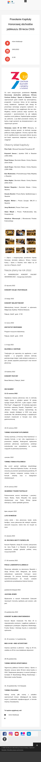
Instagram (10, 734)
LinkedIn (29, 734)
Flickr (22, 734)
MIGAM (35, 734)
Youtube (16, 734)
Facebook (4, 734)
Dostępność (4, 739)
